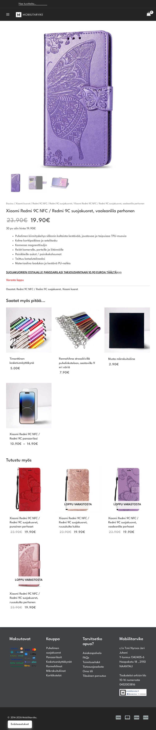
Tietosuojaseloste (93, 667)
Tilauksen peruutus (94, 676)
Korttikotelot (53, 675)
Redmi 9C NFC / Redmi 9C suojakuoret (52, 204)
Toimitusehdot (91, 662)
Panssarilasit (54, 657)
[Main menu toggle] (8, 14)
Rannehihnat (54, 666)
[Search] (52, 4)
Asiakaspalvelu (92, 653)
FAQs (86, 657)
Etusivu (10, 204)
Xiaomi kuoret (23, 204)
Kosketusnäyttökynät (59, 662)
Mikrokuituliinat (56, 671)
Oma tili (88, 671)
